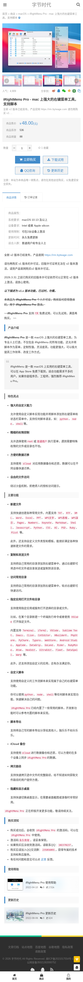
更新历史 (57, 170)
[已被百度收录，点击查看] (19, 17)
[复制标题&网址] (79, 91)
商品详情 (11, 197)
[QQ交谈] (77, 967)
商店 (12, 13)
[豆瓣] (74, 91)
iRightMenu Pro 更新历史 (41, 913)
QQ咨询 (29, 170)
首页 (4, 13)
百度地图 (40, 947)
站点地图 (27, 947)
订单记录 (32, 197)
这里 (43, 859)
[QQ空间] (69, 90)
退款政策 (40, 951)
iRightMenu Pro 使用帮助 (41, 882)
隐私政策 (67, 947)
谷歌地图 (54, 947)
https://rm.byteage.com (59, 254)
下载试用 (57, 159)
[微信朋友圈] (64, 91)
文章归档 (13, 947)
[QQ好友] (58, 91)
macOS (22, 13)
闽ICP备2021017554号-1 (59, 958)
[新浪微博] (53, 91)
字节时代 (41, 5)
